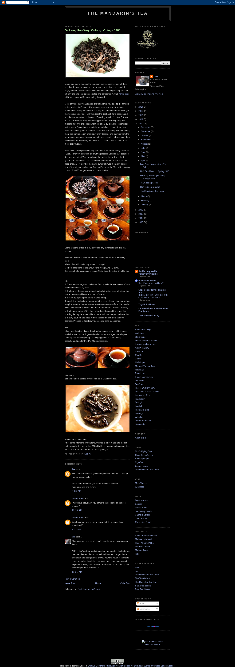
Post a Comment (72, 579)
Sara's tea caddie (143, 586)
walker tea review (143, 420)
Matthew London (142, 546)
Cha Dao (139, 355)
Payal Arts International (146, 535)
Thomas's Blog (142, 410)
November (146, 131)
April (143, 160)
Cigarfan (139, 462)
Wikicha (138, 417)
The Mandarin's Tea (117, 13)
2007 (141, 218)
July (143, 148)
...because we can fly (148, 315)
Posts (142, 603)
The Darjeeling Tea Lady (146, 582)
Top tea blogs (152, 644)
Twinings (139, 413)
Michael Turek (141, 550)
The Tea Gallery (142, 578)
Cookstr (138, 504)
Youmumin (140, 424)
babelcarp (139, 351)
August (144, 144)
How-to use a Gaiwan (150, 187)
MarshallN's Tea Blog (145, 366)
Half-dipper (140, 362)
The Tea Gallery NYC (145, 388)
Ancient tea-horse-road (145, 344)
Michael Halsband (143, 539)
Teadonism (140, 399)
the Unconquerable (147, 271)
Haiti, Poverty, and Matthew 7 (151, 283)
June (143, 152)
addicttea (139, 333)
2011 (141, 119)
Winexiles (139, 487)
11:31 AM (77, 572)
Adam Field (140, 438)
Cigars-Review (141, 466)
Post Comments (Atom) (89, 589)
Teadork (138, 406)
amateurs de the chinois (146, 340)
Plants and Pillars (147, 280)
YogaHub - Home (146, 304)
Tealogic (139, 402)
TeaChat (139, 384)
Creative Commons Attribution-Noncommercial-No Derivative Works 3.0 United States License (131, 666)
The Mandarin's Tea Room (152, 191)
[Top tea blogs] (152, 641)
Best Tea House (142, 589)
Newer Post (70, 583)
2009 (141, 210)
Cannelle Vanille (142, 515)
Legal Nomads (141, 500)
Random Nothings (143, 329)
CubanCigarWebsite (144, 455)
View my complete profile (149, 94)
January (145, 204)
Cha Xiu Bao (141, 518)
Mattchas (139, 370)
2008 (141, 214)
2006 (141, 222)
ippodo (138, 571)
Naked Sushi (141, 507)
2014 (141, 107)
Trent (74, 469)
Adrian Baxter (78, 498)
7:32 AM (76, 529)
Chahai (138, 359)
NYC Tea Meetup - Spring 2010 (154, 171)
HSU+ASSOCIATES (144, 543)
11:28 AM (77, 510)
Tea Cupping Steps (149, 183)
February (145, 200)
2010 (141, 123)
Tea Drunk (140, 380)
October (145, 135)
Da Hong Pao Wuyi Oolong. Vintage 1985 (92, 30)
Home (98, 583)
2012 (141, 115)
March (144, 196)
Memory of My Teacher (148, 274)
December (146, 127)
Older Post (125, 583)
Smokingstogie (142, 458)
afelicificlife (140, 337)
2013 (141, 111)
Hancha (138, 567)
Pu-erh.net (140, 373)
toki (73, 537)
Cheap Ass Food (142, 522)
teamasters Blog (142, 395)
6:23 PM (76, 491)
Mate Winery (141, 483)
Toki (137, 554)
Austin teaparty (142, 348)
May (143, 156)
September (146, 139)
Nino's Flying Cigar (143, 451)
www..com (153, 626)
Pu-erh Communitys (144, 377)
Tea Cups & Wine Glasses (147, 391)
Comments (144, 609)
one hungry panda (143, 511)
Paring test (123, 94)
